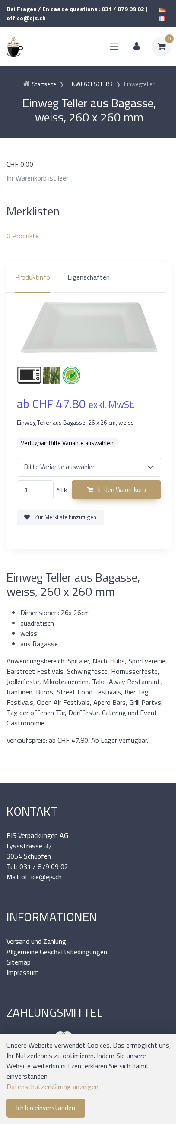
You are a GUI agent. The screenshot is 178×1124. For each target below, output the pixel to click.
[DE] (162, 8)
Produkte (22, 235)
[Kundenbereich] (136, 46)
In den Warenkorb (121, 490)
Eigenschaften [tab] (88, 277)
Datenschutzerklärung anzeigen (52, 1086)
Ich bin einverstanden (45, 1108)
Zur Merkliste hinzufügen (64, 517)
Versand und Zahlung (36, 941)
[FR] (162, 17)
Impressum (22, 972)
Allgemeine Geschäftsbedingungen (56, 952)
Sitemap (18, 962)
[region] (89, 277)
